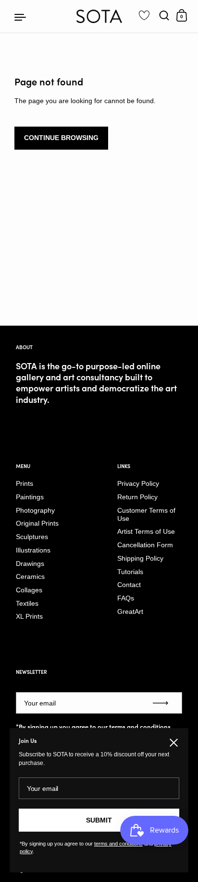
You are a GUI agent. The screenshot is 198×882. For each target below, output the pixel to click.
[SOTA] (99, 16)
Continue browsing (61, 137)
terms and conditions (140, 726)
